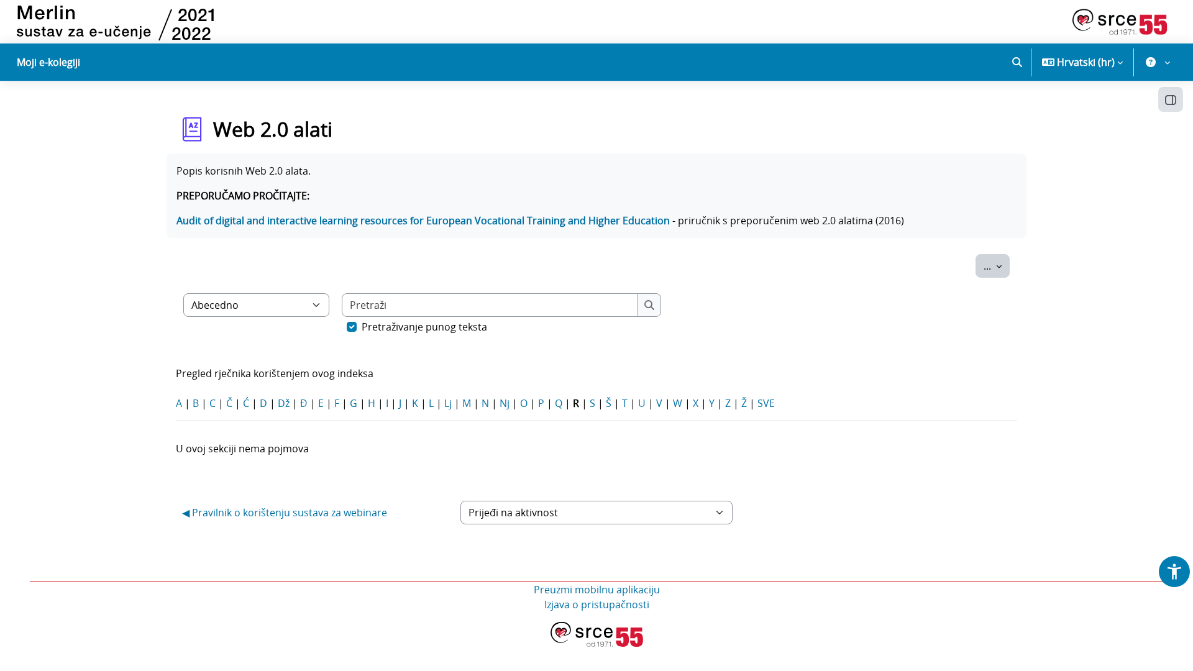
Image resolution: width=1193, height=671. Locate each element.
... (997, 265)
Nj (505, 403)
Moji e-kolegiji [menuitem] (48, 62)
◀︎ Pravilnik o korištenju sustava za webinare (284, 512)
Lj (448, 403)
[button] (1017, 62)
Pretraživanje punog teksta (424, 327)
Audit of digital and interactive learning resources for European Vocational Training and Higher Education (423, 220)
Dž (284, 403)
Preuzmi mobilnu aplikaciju (597, 589)
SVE (766, 403)
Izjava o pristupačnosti (596, 604)
